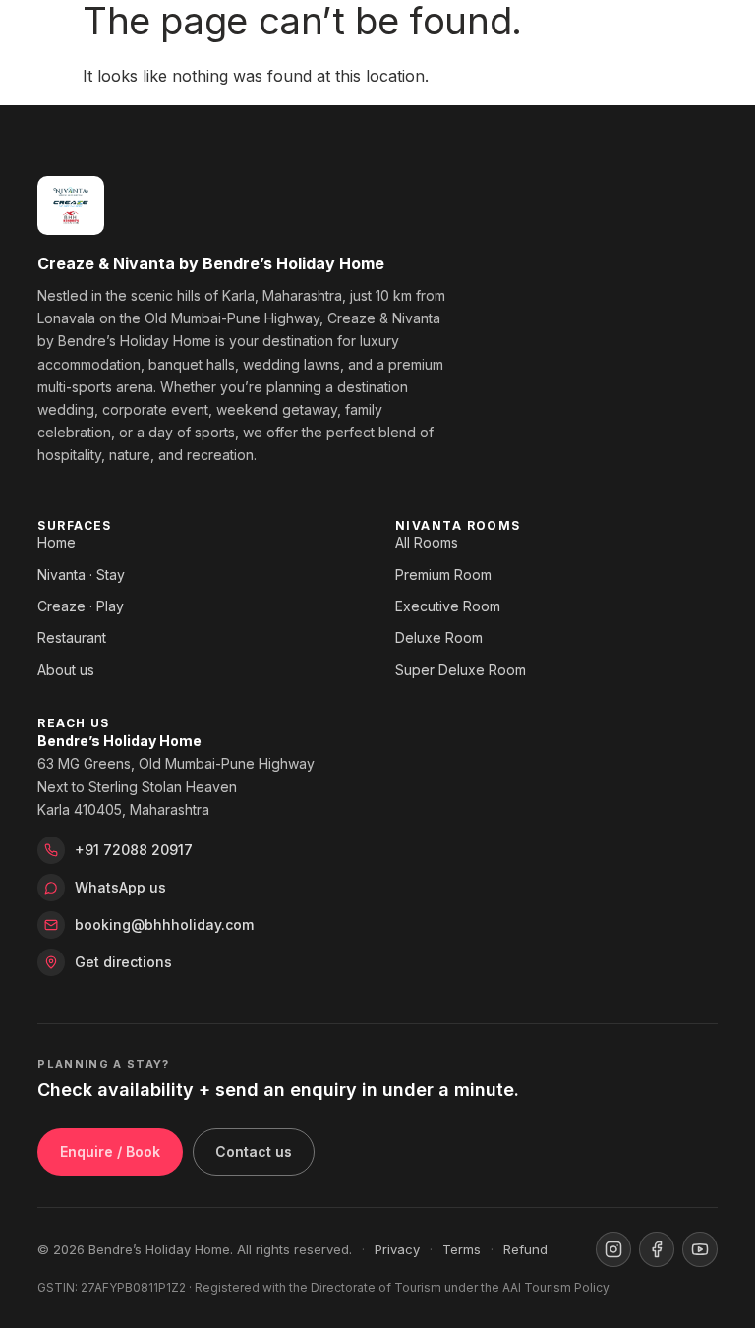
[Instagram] (613, 1249)
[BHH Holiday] (61, 37)
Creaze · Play (80, 606)
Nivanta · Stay (81, 574)
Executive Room (447, 606)
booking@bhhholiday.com (164, 924)
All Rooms (426, 542)
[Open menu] (698, 37)
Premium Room (443, 574)
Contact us (253, 1151)
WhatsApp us (120, 887)
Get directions (123, 961)
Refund (525, 1249)
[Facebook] (656, 1249)
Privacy (397, 1249)
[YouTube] (700, 1249)
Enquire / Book (110, 1151)
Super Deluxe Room (460, 670)
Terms (461, 1249)
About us (65, 670)
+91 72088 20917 (134, 849)
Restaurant (71, 637)
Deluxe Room (439, 637)
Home (56, 542)
